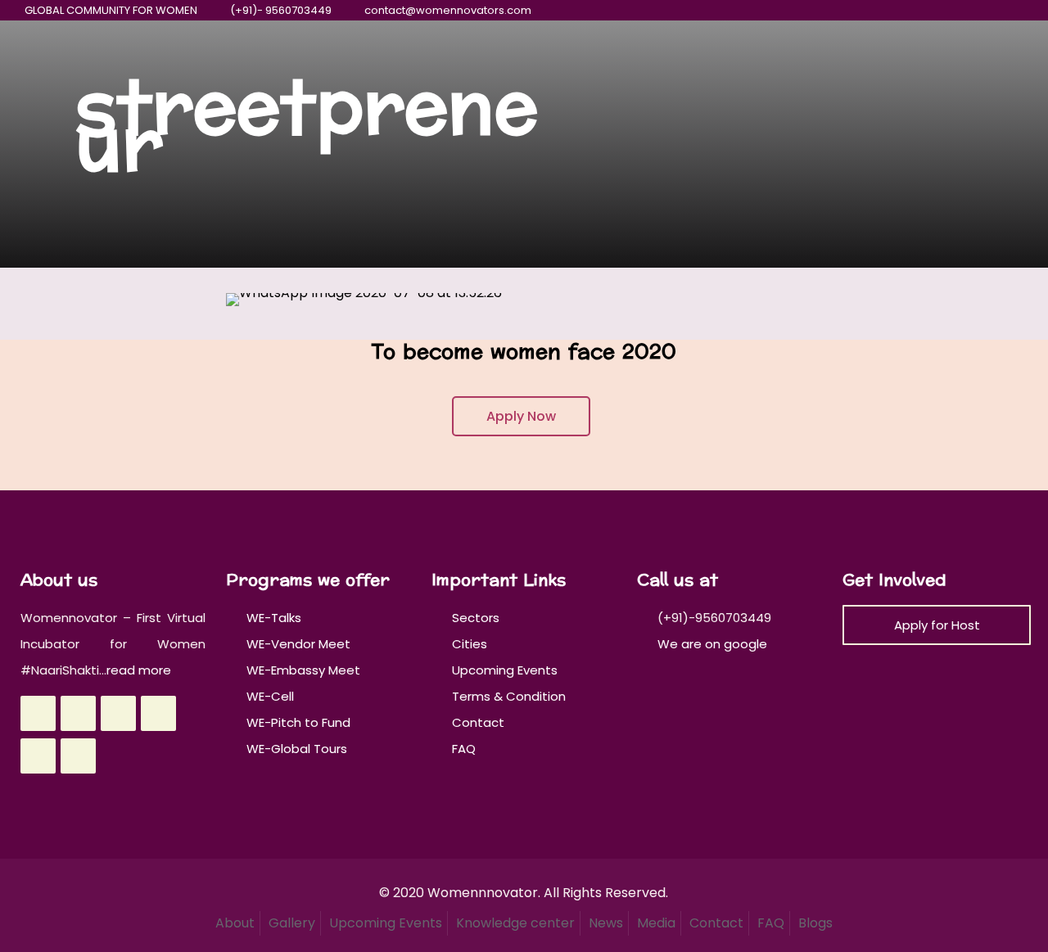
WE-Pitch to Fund (298, 722)
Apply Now (521, 416)
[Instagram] (992, 10)
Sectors (475, 617)
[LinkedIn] (970, 10)
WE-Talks (273, 617)
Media (656, 923)
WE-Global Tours (296, 748)
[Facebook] (904, 10)
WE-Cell (270, 696)
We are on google (710, 643)
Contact (478, 722)
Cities (469, 643)
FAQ (464, 748)
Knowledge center (515, 923)
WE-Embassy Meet (303, 670)
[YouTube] (948, 10)
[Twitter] (926, 10)
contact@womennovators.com (447, 10)
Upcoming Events (505, 670)
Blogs (815, 923)
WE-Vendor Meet (298, 643)
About (235, 923)
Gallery (292, 923)
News (606, 923)
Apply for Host (937, 625)
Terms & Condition (509, 696)
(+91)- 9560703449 (281, 10)
